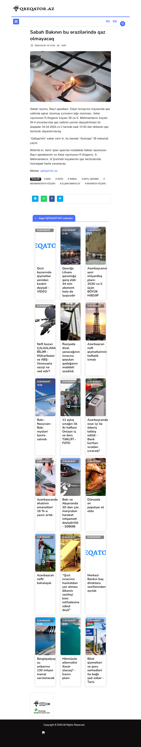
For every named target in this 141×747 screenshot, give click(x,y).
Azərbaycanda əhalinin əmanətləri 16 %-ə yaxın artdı (47, 507)
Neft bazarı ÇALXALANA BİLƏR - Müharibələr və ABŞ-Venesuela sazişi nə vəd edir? (46, 357)
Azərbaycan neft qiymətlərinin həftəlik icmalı (97, 352)
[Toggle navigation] (16, 21)
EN (115, 21)
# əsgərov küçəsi (95, 184)
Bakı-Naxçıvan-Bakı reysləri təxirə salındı (44, 429)
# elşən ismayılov (70, 184)
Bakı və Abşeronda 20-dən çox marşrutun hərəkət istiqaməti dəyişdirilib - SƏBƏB (70, 513)
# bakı (47, 179)
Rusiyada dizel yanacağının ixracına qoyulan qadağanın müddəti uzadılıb (71, 357)
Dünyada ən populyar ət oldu (95, 505)
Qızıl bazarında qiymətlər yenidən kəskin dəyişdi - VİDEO (44, 280)
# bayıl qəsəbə (90, 179)
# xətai (59, 179)
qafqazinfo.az (49, 171)
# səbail (72, 179)
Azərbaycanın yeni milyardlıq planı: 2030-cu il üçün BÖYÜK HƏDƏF (97, 281)
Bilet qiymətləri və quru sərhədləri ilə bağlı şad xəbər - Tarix (95, 670)
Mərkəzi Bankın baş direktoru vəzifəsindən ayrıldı (96, 583)
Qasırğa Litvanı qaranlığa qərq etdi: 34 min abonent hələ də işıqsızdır (69, 281)
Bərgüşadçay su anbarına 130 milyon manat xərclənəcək (46, 668)
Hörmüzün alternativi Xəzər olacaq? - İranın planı (69, 668)
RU (108, 21)
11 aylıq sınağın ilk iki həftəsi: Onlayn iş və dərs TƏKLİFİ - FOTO (69, 431)
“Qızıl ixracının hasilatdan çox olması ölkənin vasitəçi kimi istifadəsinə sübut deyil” (70, 592)
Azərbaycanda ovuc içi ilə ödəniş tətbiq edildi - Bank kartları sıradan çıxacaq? (97, 435)
